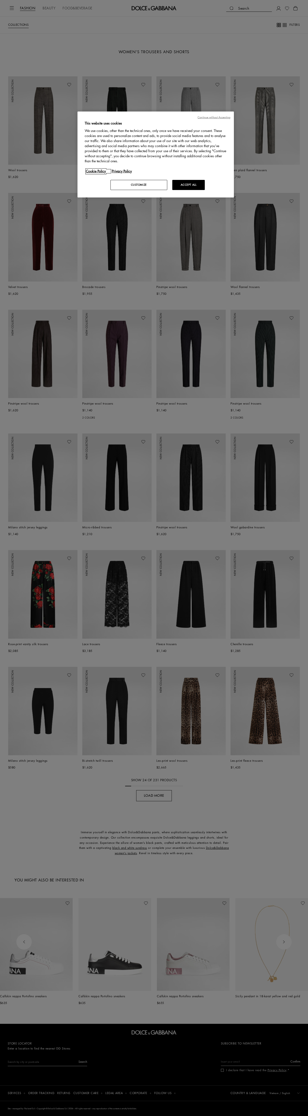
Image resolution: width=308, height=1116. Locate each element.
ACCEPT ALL (189, 185)
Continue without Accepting (214, 117)
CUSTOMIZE (139, 185)
